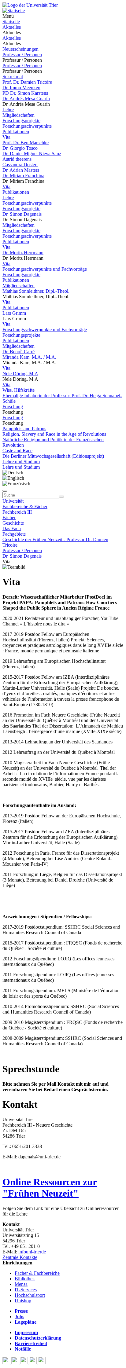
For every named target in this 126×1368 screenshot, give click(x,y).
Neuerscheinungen (20, 49)
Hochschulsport (30, 1295)
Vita (6, 137)
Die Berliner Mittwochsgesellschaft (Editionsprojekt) (53, 456)
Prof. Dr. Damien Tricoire (27, 82)
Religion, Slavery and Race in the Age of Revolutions (54, 434)
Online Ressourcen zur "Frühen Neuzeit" (49, 1187)
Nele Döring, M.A (20, 373)
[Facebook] (6, 1362)
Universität (13, 501)
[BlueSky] (15, 1362)
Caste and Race (17, 450)
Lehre (8, 109)
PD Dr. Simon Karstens (25, 93)
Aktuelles (11, 27)
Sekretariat (12, 76)
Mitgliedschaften (18, 115)
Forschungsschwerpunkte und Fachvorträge (44, 269)
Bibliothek (25, 1278)
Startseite (11, 21)
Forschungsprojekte (21, 120)
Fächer (9, 517)
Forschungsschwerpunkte (27, 126)
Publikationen (15, 131)
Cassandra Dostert (20, 164)
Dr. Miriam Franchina (23, 175)
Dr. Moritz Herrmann (22, 252)
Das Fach (11, 528)
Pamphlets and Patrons (24, 428)
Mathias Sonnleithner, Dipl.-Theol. (35, 291)
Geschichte (13, 523)
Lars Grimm (14, 313)
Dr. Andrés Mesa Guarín (26, 98)
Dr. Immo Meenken (21, 87)
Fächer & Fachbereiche (37, 1273)
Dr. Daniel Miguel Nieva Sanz (31, 153)
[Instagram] (33, 1362)
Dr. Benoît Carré (18, 351)
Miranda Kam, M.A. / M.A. (29, 357)
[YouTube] (24, 1362)
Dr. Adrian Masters (20, 170)
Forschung (12, 406)
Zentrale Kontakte (19, 1257)
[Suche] (4, 491)
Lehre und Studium (21, 461)
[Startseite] (30, 5)
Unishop (23, 1300)
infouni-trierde (32, 1251)
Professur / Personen (22, 54)
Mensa (21, 1284)
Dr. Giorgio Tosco (20, 148)
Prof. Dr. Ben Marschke (25, 142)
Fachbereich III (17, 512)
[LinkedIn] (42, 1362)
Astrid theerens (16, 159)
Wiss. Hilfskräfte (18, 390)
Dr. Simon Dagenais (22, 214)
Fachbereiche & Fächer (24, 506)
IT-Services (26, 1289)
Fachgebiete (14, 534)
